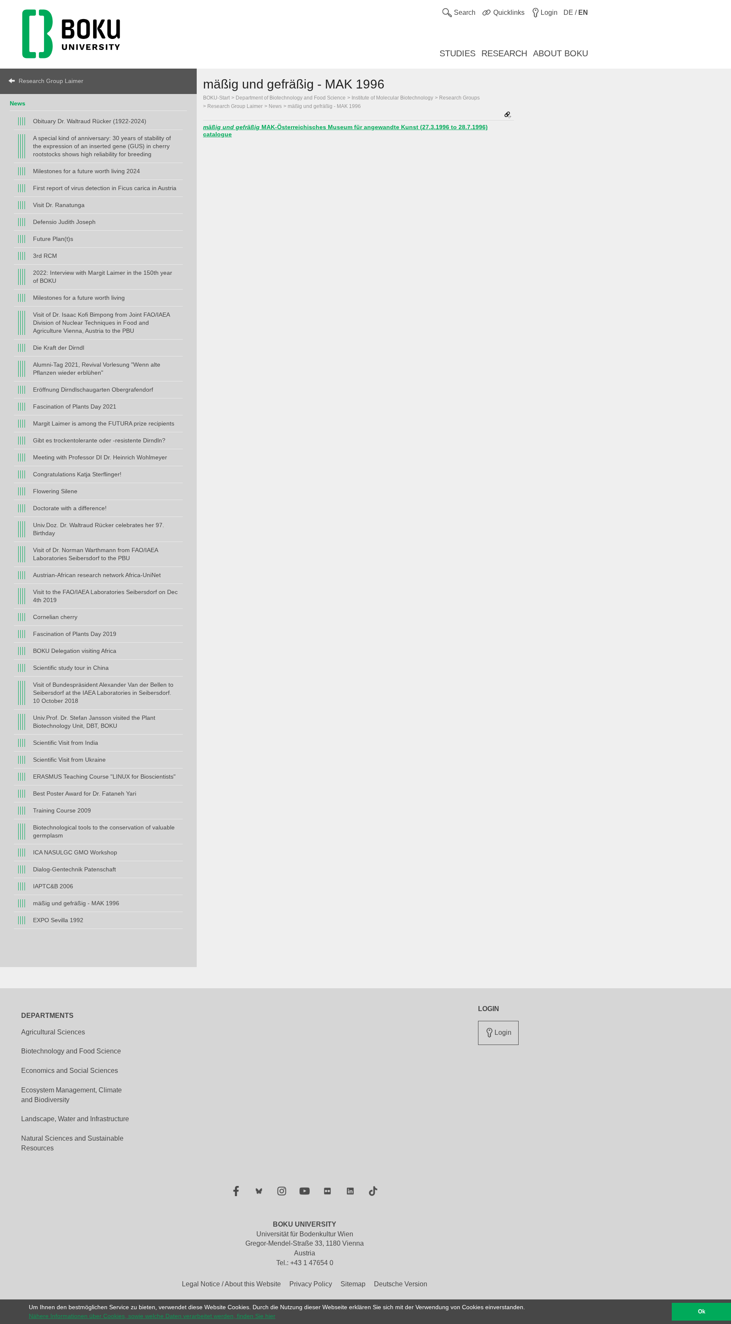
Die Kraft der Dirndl (58, 347)
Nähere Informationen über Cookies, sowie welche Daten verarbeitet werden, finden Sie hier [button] (152, 1316)
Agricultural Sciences (53, 1032)
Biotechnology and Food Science (71, 1051)
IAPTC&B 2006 (53, 886)
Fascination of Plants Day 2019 (74, 633)
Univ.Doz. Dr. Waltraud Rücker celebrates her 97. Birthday (98, 529)
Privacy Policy (310, 1284)
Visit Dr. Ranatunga (59, 205)
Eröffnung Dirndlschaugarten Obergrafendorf (93, 389)
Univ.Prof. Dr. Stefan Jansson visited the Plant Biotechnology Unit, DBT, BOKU (94, 721)
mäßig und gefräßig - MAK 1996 (76, 903)
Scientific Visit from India (65, 742)
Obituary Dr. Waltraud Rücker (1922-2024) (89, 121)
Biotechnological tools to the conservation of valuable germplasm (104, 831)
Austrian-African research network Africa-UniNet (97, 575)
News (17, 103)
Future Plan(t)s (53, 238)
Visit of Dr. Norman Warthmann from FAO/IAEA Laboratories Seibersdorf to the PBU (95, 554)
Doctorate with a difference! (70, 508)
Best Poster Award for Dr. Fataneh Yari (84, 793)
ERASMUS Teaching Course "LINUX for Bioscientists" (104, 776)
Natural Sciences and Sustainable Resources (72, 1143)
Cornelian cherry (55, 617)
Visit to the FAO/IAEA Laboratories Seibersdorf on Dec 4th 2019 (105, 596)
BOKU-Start (216, 98)
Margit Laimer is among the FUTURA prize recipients (103, 423)
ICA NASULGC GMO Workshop (75, 852)
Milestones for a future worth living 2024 (86, 171)
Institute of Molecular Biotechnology (392, 98)
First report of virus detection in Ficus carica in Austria (104, 188)
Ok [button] (701, 1312)
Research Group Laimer (51, 80)
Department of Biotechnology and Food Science (291, 98)
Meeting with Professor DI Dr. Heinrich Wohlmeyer (100, 457)
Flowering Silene (55, 491)
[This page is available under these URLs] (507, 115)
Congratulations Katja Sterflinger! (77, 474)
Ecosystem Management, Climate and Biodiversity (71, 1094)
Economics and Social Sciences (69, 1070)
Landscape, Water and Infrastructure (75, 1118)
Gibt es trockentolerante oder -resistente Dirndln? (99, 440)
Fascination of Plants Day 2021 (74, 406)
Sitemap (353, 1284)
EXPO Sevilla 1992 (58, 920)
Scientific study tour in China (71, 667)
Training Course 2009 (62, 810)
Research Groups (459, 98)
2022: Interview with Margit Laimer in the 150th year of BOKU (102, 276)
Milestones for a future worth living (79, 297)
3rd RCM (45, 255)
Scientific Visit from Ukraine (69, 759)
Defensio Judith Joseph (64, 221)
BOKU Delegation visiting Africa (74, 650)
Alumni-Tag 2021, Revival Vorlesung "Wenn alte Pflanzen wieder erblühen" (96, 368)
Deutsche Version (400, 1284)
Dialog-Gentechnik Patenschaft (74, 869)
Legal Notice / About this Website (231, 1284)
